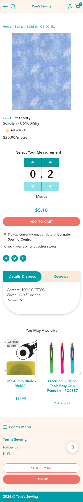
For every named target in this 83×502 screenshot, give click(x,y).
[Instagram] (8, 454)
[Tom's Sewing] (41, 6)
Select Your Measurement (38, 152)
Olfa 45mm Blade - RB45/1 (20, 383)
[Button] (13, 6)
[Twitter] (14, 258)
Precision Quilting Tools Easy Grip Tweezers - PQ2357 (62, 386)
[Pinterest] (23, 258)
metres (41, 196)
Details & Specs (22, 276)
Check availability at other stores (30, 246)
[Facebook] (6, 258)
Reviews (61, 276)
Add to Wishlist (18, 130)
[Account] (70, 6)
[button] (72, 447)
